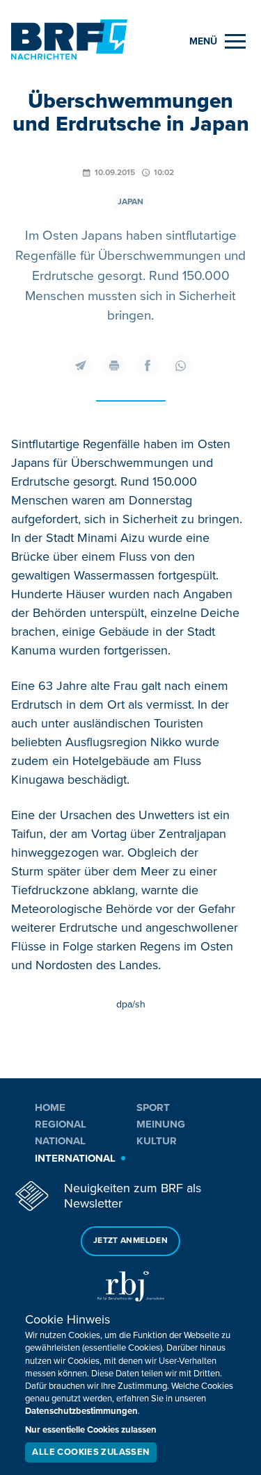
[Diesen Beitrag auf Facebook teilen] (147, 365)
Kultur (156, 1141)
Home (50, 1107)
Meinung (160, 1124)
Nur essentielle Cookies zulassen (91, 1429)
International (75, 1158)
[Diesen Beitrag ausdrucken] (114, 365)
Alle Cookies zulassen (90, 1452)
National (60, 1141)
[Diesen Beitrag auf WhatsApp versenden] (181, 365)
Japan (130, 202)
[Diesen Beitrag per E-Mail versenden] (81, 365)
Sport (153, 1107)
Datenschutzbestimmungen (81, 1411)
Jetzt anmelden (130, 1240)
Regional (60, 1124)
